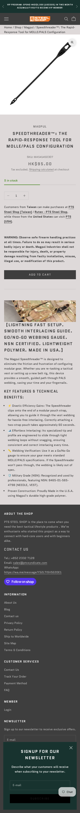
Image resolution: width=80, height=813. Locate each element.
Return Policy (13, 630)
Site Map (10, 643)
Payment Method (15, 683)
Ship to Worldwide (16, 636)
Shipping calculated (41, 169)
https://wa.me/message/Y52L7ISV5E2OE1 (33, 572)
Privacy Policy (13, 623)
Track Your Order (15, 676)
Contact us (11, 616)
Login (7, 710)
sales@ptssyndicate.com (30, 563)
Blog (7, 609)
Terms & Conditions (17, 650)
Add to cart (40, 275)
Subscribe (39, 798)
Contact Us (11, 670)
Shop (18, 27)
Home (8, 27)
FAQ (6, 690)
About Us (10, 603)
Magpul (29, 27)
